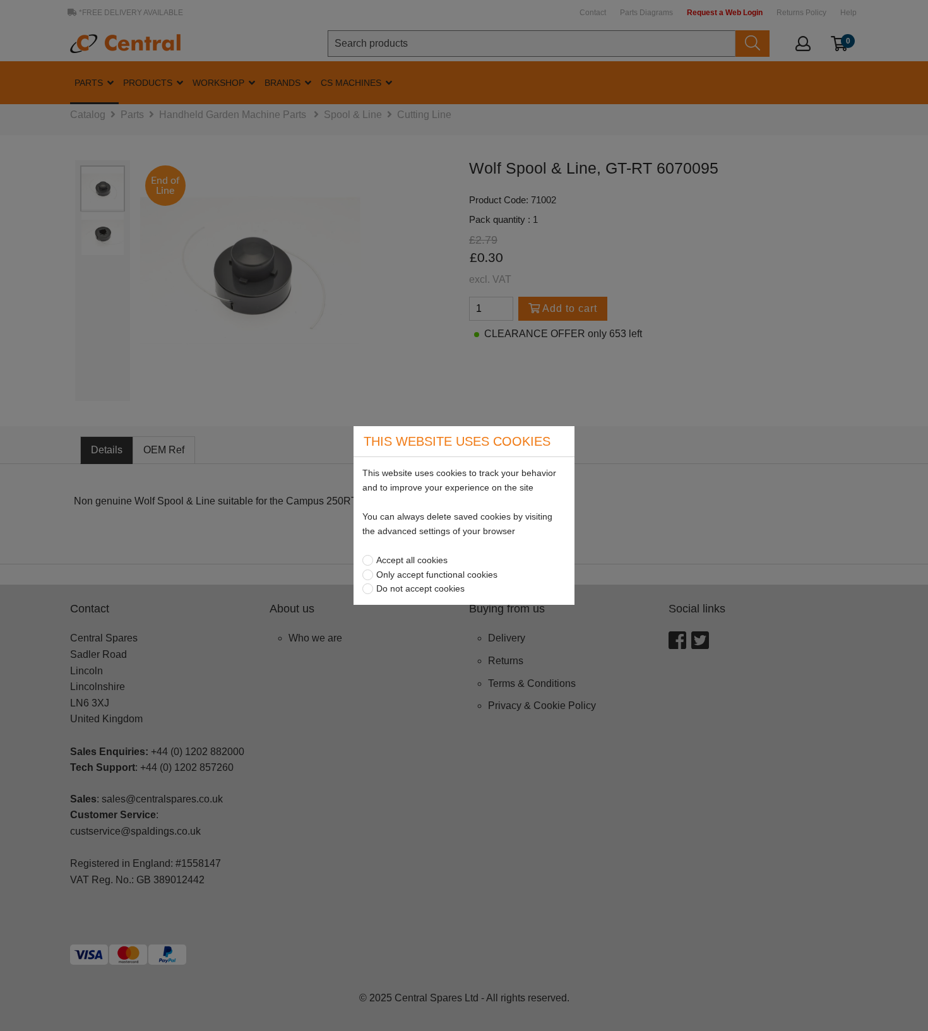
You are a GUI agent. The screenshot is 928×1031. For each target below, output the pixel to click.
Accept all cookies (412, 560)
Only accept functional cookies (436, 574)
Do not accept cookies (420, 588)
